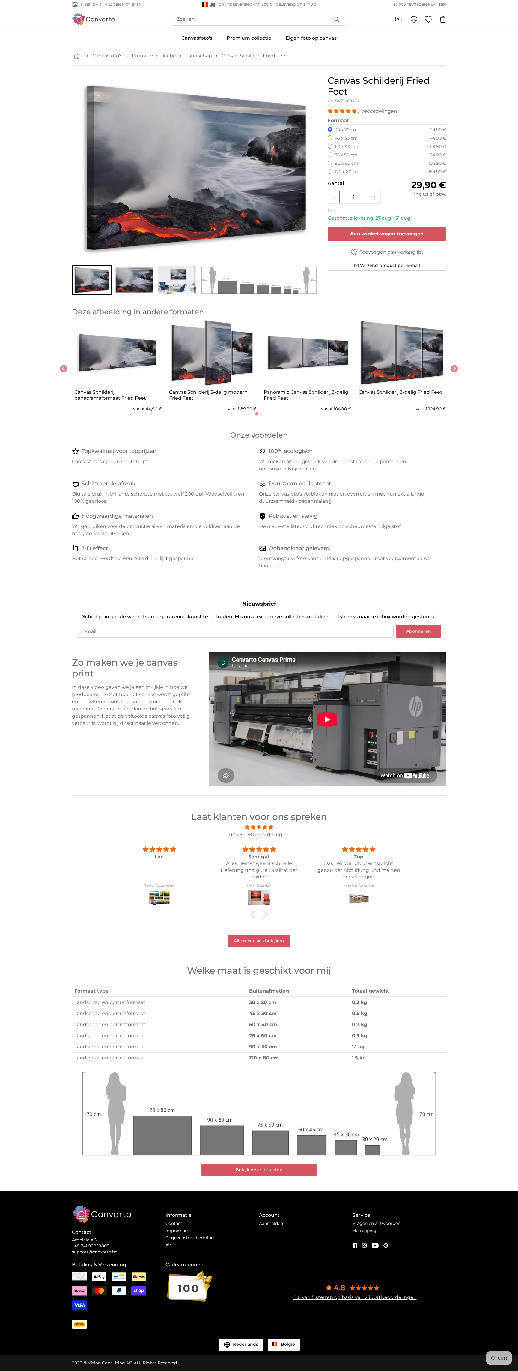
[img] (259, 827)
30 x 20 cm (346, 129)
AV (168, 1245)
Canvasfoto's (196, 38)
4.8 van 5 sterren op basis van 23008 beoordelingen (355, 1297)
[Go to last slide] (63, 368)
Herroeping (365, 1230)
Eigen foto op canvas (311, 38)
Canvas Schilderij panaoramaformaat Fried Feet (110, 395)
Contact (173, 1223)
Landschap (199, 56)
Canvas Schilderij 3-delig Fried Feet (400, 392)
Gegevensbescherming (189, 1237)
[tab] (256, 413)
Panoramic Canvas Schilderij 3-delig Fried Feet (306, 395)
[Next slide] (454, 368)
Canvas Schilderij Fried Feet (254, 56)
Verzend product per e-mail (390, 265)
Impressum (177, 1230)
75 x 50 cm (346, 155)
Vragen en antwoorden (376, 1223)
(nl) (398, 19)
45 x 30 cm (346, 138)
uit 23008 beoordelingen (259, 834)
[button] (92, 280)
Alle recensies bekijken (259, 940)
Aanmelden (271, 1223)
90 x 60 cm (346, 163)
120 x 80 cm (347, 171)
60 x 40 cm (346, 146)
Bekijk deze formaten (259, 1169)
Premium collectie (249, 38)
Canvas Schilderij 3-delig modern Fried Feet (208, 395)
